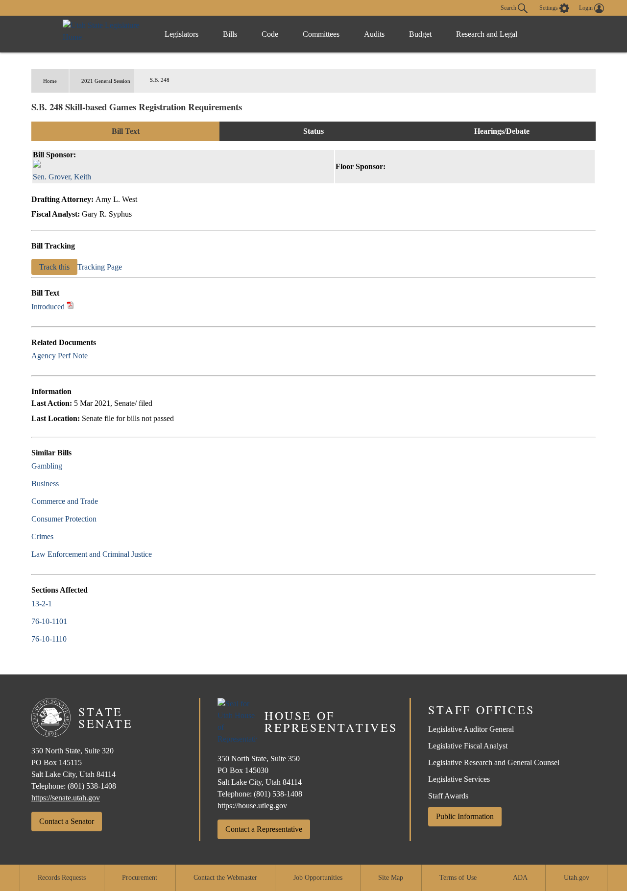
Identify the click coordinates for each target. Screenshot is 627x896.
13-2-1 (41, 603)
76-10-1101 (49, 621)
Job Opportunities (317, 877)
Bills (230, 34)
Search (509, 7)
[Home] (104, 34)
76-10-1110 (49, 639)
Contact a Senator (66, 821)
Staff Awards (448, 796)
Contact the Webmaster (225, 877)
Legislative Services (459, 779)
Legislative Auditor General (471, 729)
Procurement (139, 877)
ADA (520, 877)
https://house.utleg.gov (252, 805)
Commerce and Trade (64, 501)
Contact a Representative (263, 829)
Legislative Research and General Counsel (493, 762)
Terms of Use (458, 877)
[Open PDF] (70, 306)
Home (50, 81)
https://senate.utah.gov (65, 798)
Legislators (181, 34)
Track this (54, 267)
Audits (374, 34)
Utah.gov (576, 877)
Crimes (42, 536)
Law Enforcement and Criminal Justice (91, 554)
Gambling (46, 466)
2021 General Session (105, 81)
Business (45, 483)
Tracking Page (99, 267)
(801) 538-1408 (92, 786)
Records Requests (62, 877)
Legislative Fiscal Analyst (467, 746)
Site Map (390, 877)
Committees (321, 34)
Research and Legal (486, 34)
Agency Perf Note (59, 355)
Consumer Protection (63, 519)
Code (270, 34)
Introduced (48, 306)
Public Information (465, 816)
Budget (420, 34)
